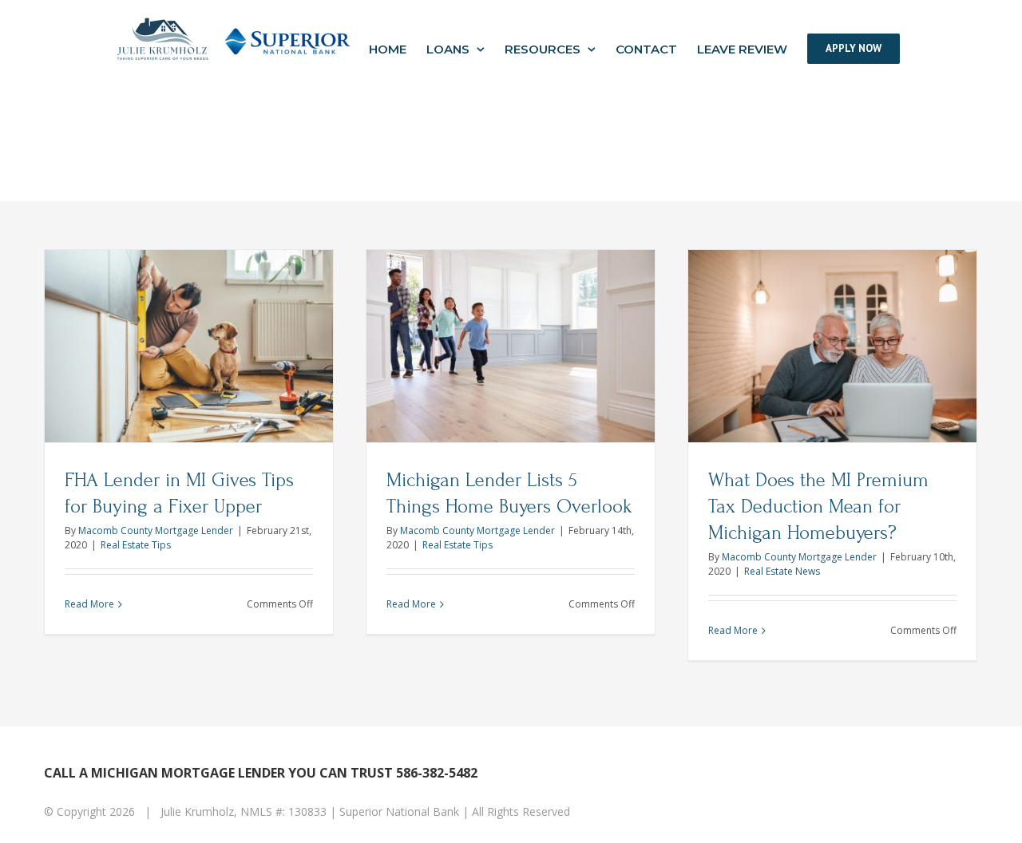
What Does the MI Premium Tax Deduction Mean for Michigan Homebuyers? (818, 506)
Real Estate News (782, 571)
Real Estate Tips (136, 545)
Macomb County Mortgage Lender (155, 530)
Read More (89, 604)
